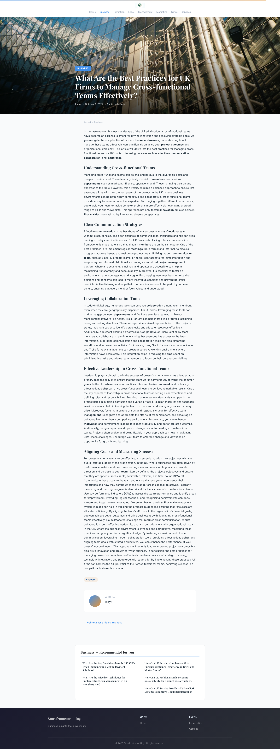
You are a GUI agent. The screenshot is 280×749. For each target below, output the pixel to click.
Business (105, 12)
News (174, 12)
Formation (118, 12)
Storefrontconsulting (64, 718)
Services (186, 12)
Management (145, 12)
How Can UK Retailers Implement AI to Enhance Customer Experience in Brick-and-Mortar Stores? (170, 667)
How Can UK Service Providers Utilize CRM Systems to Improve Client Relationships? (169, 690)
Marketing (161, 12)
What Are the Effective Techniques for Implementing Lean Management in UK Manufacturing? (104, 681)
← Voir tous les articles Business (103, 622)
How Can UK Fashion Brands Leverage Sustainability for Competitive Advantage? (168, 679)
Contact (193, 728)
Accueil (87, 122)
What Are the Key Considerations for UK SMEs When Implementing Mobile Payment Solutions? (108, 667)
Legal (131, 12)
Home (92, 12)
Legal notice (195, 723)
